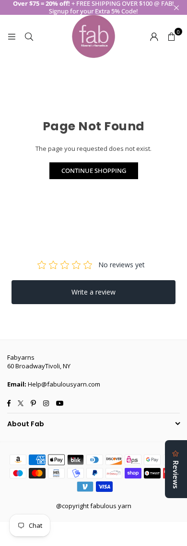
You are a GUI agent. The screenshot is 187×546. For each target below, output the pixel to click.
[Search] (28, 36)
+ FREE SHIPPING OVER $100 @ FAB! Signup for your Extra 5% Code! (93, 7)
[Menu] (11, 36)
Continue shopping (93, 170)
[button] (171, 36)
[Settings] (154, 36)
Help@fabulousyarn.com (64, 384)
